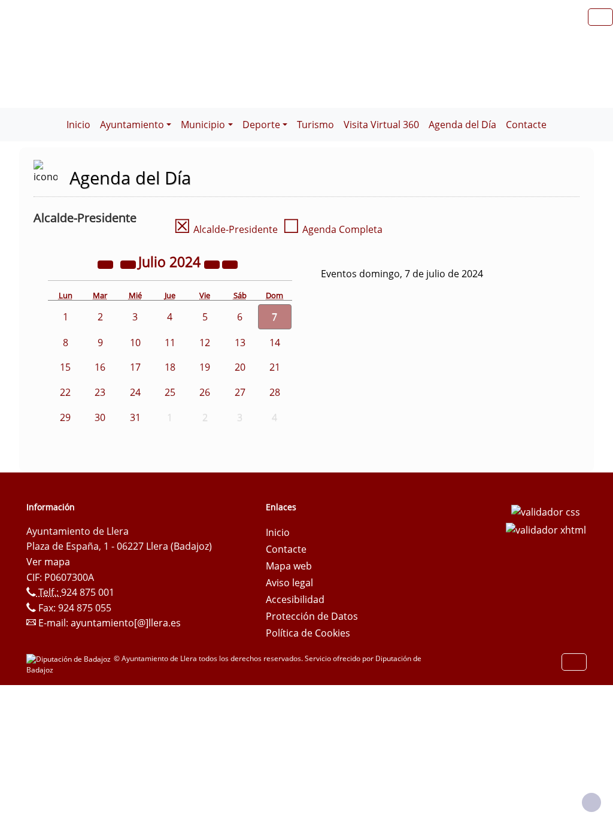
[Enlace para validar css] (545, 510)
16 (100, 367)
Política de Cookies (308, 633)
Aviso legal (289, 582)
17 (135, 367)
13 (240, 342)
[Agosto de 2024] (230, 263)
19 (204, 367)
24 (135, 392)
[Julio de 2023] (107, 263)
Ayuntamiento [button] (132, 124)
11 (170, 342)
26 (204, 392)
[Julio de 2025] (213, 263)
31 (135, 417)
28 (274, 392)
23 (100, 392)
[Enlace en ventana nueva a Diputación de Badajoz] (70, 658)
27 (240, 392)
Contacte (526, 124)
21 (274, 367)
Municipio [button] (203, 124)
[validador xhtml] (546, 528)
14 (274, 342)
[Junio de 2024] (129, 263)
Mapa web (289, 565)
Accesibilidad (295, 599)
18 (170, 367)
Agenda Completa (333, 229)
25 (170, 392)
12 (204, 342)
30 (100, 417)
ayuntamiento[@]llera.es (126, 622)
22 (65, 392)
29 (65, 417)
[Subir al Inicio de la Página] (591, 802)
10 (135, 342)
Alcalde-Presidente (226, 229)
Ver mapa (48, 561)
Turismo (315, 124)
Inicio (78, 124)
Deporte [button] (261, 124)
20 (240, 367)
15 (65, 367)
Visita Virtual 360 (381, 124)
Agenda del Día (462, 124)
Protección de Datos (312, 616)
